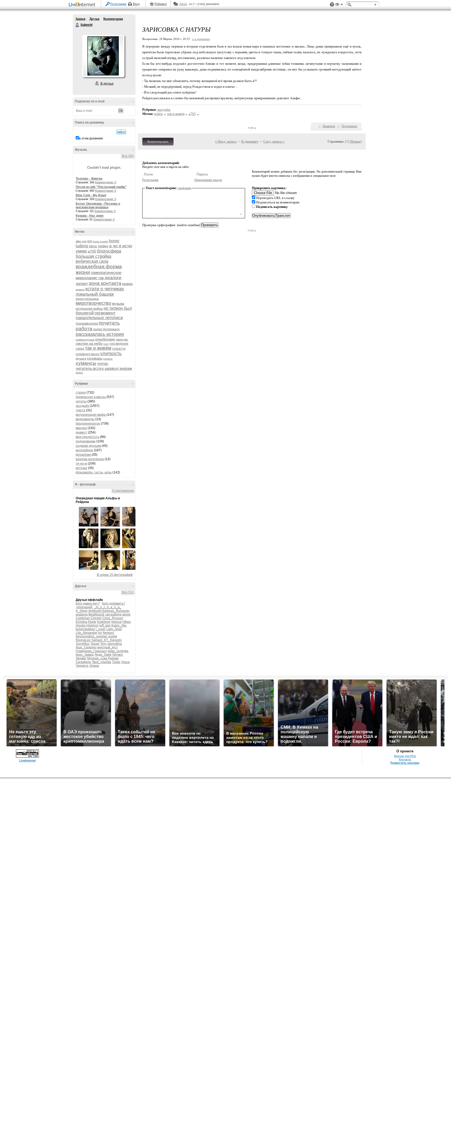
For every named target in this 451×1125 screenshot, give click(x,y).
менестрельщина (87, 298)
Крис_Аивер (85, 655)
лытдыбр (82, 406)
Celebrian (83, 618)
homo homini (100, 241)
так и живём (98, 348)
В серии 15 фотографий (115, 575)
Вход (136, 4)
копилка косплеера (90, 459)
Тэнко (116, 662)
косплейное (84, 450)
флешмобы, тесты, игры (94, 472)
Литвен (117, 655)
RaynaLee (83, 640)
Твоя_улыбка (101, 662)
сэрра (80, 348)
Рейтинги (161, 4)
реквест (81, 432)
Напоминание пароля (208, 180)
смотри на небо (89, 343)
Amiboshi (95, 611)
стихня (81, 392)
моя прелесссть (87, 437)
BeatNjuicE (96, 614)
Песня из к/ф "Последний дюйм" (101, 187)
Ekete (92, 622)
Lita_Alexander (86, 633)
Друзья (94, 19)
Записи (80, 19)
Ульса (125, 662)
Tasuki (94, 644)
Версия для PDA (405, 756)
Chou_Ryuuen (112, 618)
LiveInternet (83, 5)
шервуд (111, 368)
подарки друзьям (88, 446)
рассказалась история (100, 334)
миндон (81, 428)
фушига (81, 358)
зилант (82, 283)
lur (100, 633)
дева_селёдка (118, 651)
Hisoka (81, 625)
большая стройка (93, 256)
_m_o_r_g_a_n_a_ (107, 607)
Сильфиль (83, 662)
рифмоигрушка (85, 339)
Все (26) (128, 156)
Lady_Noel (114, 629)
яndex (79, 372)
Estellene (103, 622)
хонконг (108, 358)
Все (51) (128, 592)
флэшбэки (83, 454)
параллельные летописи (99, 317)
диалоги (113, 277)
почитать (109, 323)
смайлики (184, 188)
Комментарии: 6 (105, 190)
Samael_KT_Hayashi (106, 640)
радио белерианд (106, 329)
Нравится (329, 126)
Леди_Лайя (102, 655)
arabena (82, 614)
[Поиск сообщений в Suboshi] (121, 132)
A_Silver (82, 611)
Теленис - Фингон (89, 178)
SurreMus (83, 644)
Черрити (82, 665)
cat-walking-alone (117, 614)
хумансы (86, 363)
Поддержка (332, 4)
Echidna (81, 622)
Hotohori (92, 625)
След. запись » (273, 141)
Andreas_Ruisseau (115, 611)
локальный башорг (95, 294)
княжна (80, 289)
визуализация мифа (91, 415)
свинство (122, 339)
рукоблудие (105, 339)
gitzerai (116, 622)
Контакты (405, 759)
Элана (94, 665)
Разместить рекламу (404, 762)
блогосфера (109, 251)
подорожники (86, 441)
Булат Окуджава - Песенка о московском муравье (98, 205)
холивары (94, 358)
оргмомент (104, 313)
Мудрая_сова (97, 658)
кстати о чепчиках (104, 288)
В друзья (107, 83)
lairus (93, 246)
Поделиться (349, 126)
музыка (118, 303)
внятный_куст (107, 647)
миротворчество (93, 303)
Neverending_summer (92, 636)
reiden (103, 246)
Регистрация (118, 4)
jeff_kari (105, 625)
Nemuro (108, 633)
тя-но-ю (81, 463)
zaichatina (114, 644)
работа (84, 328)
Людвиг (81, 658)
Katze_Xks (119, 625)
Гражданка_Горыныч (91, 651)
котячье (81, 468)
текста (80, 410)
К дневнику (249, 141)
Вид (339, 5)
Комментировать (157, 141)
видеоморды (85, 419)
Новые (355, 141)
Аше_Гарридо (86, 647)
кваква (127, 284)
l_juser (100, 629)
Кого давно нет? (88, 603)
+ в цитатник (201, 39)
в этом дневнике (91, 138)
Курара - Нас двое (90, 216)
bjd (89, 241)
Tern (103, 644)
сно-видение (119, 343)
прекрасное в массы (91, 397)
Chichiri (96, 618)
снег (106, 343)
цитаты (81, 401)
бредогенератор (88, 423)
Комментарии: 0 (105, 182)
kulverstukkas (85, 629)
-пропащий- (84, 607)
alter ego (81, 241)
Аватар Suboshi (103, 55)
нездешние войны (89, 308)
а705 (92, 251)
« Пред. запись (225, 141)
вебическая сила (92, 261)
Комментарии (113, 19)
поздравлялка (87, 323)
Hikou (126, 622)
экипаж (125, 368)
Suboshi (77, 25)
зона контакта (105, 283)
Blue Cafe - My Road (91, 195)
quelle (112, 636)
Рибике (113, 658)
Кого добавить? (113, 603)
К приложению (123, 491)
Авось (183, 4)
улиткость (111, 353)
